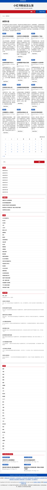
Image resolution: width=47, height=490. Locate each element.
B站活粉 (4, 265)
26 (17, 151)
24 (5, 151)
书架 (3, 371)
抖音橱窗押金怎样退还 (36, 87)
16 (41, 146)
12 (17, 146)
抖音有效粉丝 (5, 239)
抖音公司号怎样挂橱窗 (7, 36)
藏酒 (3, 446)
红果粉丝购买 (36, 478)
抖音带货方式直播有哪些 (23, 36)
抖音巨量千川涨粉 (5, 287)
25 (11, 151)
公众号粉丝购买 (24, 478)
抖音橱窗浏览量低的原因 (23, 87)
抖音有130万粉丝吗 (6, 301)
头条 (3, 225)
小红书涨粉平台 (35, 479)
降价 (3, 388)
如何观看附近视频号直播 (7, 334)
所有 (3, 426)
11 (11, 146)
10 (5, 146)
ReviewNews (28, 475)
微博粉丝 (4, 232)
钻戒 (3, 374)
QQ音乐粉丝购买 (5, 273)
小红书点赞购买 (28, 479)
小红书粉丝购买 (18, 478)
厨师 (3, 437)
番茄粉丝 (4, 246)
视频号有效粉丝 (5, 256)
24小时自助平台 (5, 218)
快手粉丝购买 (12, 478)
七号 (3, 390)
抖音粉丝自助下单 (5, 275)
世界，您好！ (5, 295)
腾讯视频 (4, 254)
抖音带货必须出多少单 (22, 112)
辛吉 (3, 412)
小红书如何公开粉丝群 (6, 348)
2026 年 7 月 (4, 172)
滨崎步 (3, 440)
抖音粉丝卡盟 (23, 483)
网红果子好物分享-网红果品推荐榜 (9, 205)
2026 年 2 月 (4, 184)
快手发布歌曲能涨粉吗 (6, 202)
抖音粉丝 (35, 482)
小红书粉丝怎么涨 (23, 5)
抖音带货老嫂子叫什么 (7, 62)
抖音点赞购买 (16, 479)
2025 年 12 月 (5, 189)
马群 (3, 407)
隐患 (3, 368)
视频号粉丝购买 (31, 478)
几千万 (3, 418)
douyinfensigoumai (6, 38)
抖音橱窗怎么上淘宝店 (7, 112)
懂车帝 (3, 237)
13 (23, 146)
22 (35, 149)
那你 (3, 410)
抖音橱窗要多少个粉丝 (36, 36)
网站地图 (45, 482)
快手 (3, 234)
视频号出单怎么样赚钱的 (7, 314)
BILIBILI (4, 220)
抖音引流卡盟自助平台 (6, 261)
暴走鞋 (3, 396)
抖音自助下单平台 (5, 263)
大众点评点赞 (5, 268)
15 (35, 146)
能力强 (3, 432)
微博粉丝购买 (7, 478)
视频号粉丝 (4, 270)
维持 (3, 429)
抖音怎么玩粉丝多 (5, 355)
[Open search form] (34, 11)
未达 (3, 448)
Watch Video (42, 11)
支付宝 (3, 244)
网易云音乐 (4, 251)
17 (5, 149)
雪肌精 (3, 385)
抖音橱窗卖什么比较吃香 (37, 62)
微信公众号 (4, 230)
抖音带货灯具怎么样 (7, 87)
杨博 (3, 379)
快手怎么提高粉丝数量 (28, 457)
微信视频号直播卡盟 (6, 457)
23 (41, 149)
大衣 (3, 443)
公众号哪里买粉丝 (27, 464)
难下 (3, 404)
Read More (6, 54)
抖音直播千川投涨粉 (6, 282)
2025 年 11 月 (5, 192)
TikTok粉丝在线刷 (5, 285)
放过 (3, 415)
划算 (3, 377)
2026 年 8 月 (4, 170)
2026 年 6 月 (4, 175)
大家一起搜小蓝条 (5, 280)
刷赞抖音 (4, 33)
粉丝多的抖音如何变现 (36, 112)
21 (29, 149)
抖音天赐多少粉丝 (5, 328)
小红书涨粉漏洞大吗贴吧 (7, 341)
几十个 (3, 399)
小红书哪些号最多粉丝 (6, 321)
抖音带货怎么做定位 (6, 209)
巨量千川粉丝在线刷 (6, 277)
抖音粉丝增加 (22, 479)
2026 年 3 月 (4, 182)
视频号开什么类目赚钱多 (7, 200)
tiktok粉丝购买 (42, 478)
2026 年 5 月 (4, 177)
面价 (3, 401)
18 (11, 149)
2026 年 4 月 (4, 180)
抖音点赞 (4, 242)
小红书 (3, 227)
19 (17, 149)
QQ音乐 (4, 222)
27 (23, 151)
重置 (3, 382)
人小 (3, 434)
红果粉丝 (4, 249)
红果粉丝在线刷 (5, 464)
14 (29, 146)
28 (29, 151)
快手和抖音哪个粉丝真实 (7, 307)
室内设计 (4, 423)
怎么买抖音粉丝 (5, 258)
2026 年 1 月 (4, 187)
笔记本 (3, 393)
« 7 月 (3, 156)
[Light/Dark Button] (32, 11)
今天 (3, 421)
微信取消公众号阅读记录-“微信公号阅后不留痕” (11, 207)
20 (23, 149)
